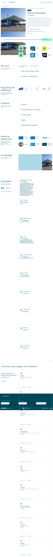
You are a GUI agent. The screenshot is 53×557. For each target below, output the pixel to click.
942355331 (22, 415)
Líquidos (24, 104)
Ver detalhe (29, 387)
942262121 (22, 378)
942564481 (22, 508)
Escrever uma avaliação (6, 191)
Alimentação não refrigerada (31, 109)
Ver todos (4, 381)
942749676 (22, 452)
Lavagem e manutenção (29, 76)
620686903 (22, 545)
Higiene (23, 120)
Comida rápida (26, 115)
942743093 (22, 471)
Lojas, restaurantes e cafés (30, 71)
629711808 (22, 527)
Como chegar (22, 387)
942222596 (22, 396)
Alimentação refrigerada (29, 125)
